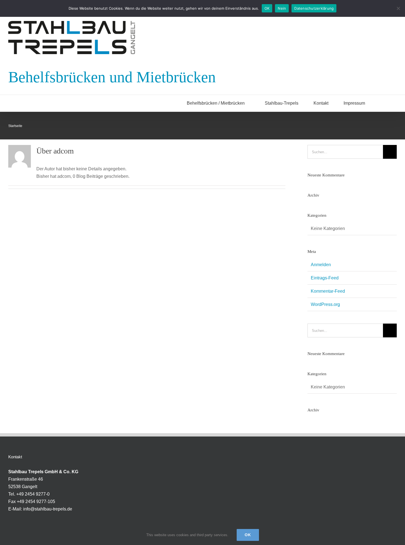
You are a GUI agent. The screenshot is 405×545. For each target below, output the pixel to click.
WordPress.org (325, 304)
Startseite (15, 126)
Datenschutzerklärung (314, 8)
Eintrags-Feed (325, 278)
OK (267, 8)
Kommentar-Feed (328, 291)
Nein (282, 8)
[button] (387, 103)
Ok (248, 535)
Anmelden (321, 264)
